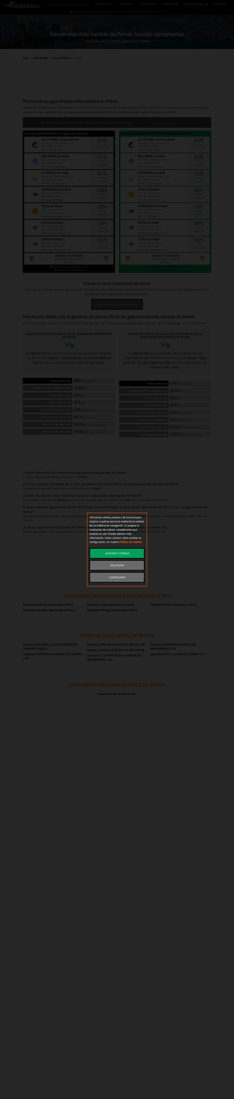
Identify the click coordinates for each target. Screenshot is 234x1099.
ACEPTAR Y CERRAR (117, 553)
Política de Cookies (130, 542)
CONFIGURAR (117, 577)
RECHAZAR (117, 565)
